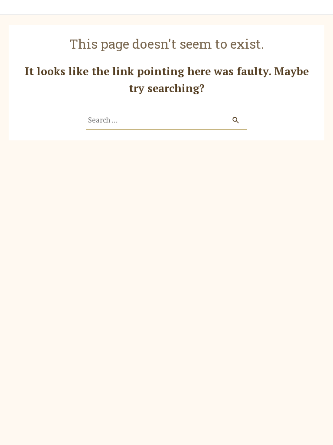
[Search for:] (166, 120)
